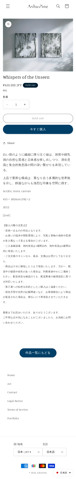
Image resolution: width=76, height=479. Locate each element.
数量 (5, 96)
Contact (12, 392)
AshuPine (42, 472)
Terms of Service (17, 409)
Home (11, 375)
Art (9, 383)
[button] (8, 6)
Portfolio (13, 418)
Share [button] (11, 142)
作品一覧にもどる (38, 352)
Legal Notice (15, 400)
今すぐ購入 (38, 129)
